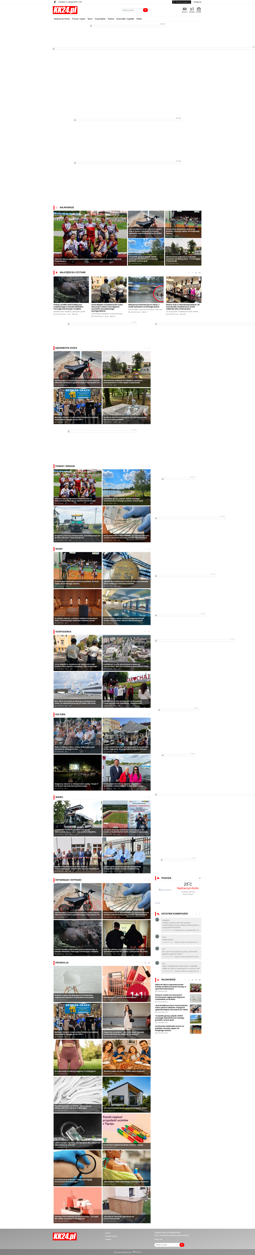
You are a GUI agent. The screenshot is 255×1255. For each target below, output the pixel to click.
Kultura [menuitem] (111, 19)
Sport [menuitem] (90, 19)
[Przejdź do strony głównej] (70, 10)
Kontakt (107, 1233)
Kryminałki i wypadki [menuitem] (125, 19)
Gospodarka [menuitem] (100, 19)
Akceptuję (247, 1251)
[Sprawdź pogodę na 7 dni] (165, 890)
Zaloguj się (197, 2)
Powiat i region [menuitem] (78, 19)
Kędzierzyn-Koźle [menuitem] (62, 19)
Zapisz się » (158, 1239)
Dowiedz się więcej (234, 1251)
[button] (200, 273)
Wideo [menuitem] (139, 19)
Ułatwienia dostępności (183, 2)
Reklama (108, 1239)
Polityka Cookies (111, 1236)
